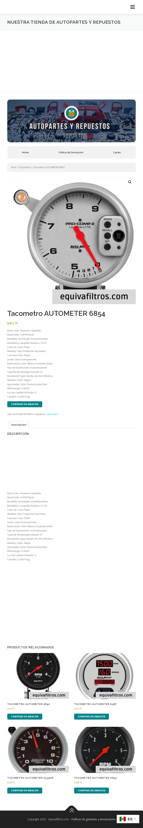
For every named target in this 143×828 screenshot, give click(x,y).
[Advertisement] (71, 59)
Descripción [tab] (18, 424)
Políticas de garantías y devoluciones (93, 819)
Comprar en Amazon (25, 404)
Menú (132, 7)
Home (25, 152)
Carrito (117, 152)
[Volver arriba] (71, 810)
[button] (130, 182)
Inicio (14, 167)
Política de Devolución (71, 152)
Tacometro (25, 167)
